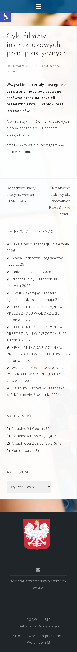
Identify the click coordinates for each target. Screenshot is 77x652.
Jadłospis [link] (19, 271)
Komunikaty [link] (21, 450)
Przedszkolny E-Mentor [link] (32, 279)
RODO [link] (31, 619)
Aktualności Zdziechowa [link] (32, 443)
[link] (5, 16)
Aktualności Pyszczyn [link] (30, 436)
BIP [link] (47, 619)
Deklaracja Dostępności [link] (38, 626)
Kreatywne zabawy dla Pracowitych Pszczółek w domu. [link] (59, 201)
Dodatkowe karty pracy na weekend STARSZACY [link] (21, 194)
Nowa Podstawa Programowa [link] (37, 258)
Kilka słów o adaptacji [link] (30, 244)
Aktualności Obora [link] (27, 428)
